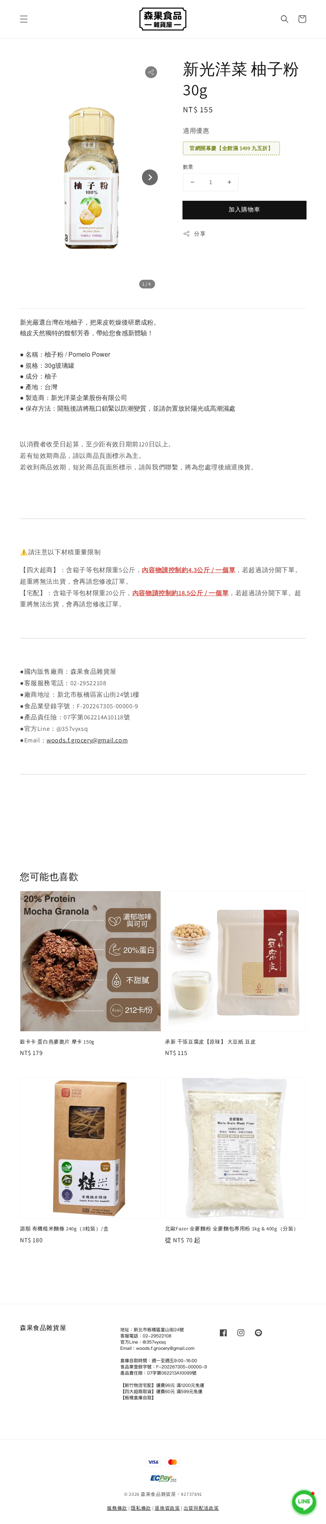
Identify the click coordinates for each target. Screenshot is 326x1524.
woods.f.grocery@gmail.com (87, 740)
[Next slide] (150, 177)
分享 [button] (200, 233)
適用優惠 (196, 131)
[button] (24, 19)
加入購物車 (244, 209)
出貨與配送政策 (201, 1508)
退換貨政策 (167, 1508)
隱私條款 (141, 1508)
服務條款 (117, 1508)
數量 (188, 166)
